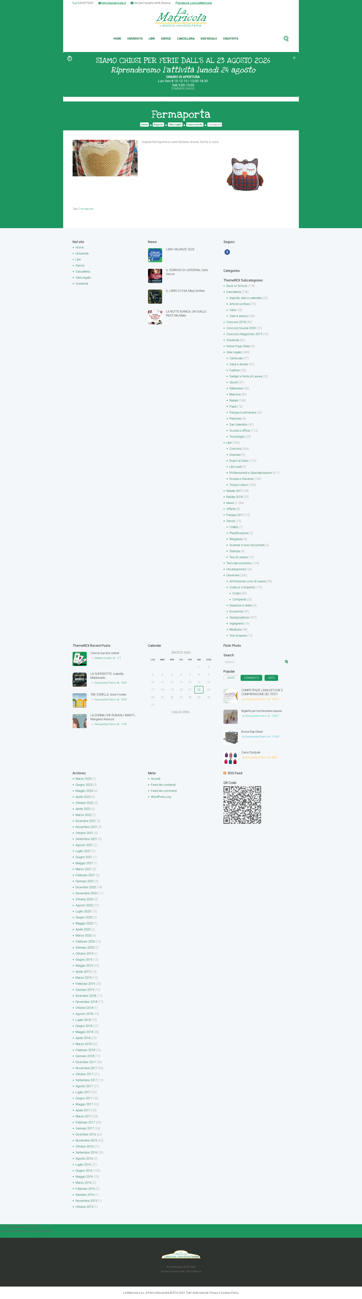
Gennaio (85, 881)
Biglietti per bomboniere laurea (261, 711)
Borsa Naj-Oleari (252, 731)
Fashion (234, 370)
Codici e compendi (241, 587)
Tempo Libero (238, 485)
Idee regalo (209, 38)
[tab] (230, 678)
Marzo (84, 779)
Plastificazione (239, 533)
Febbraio (85, 875)
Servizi (166, 38)
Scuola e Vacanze (241, 479)
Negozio (158, 124)
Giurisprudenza (239, 617)
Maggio (84, 791)
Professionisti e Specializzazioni (250, 473)
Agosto (84, 845)
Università (135, 38)
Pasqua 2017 (235, 515)
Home (117, 38)
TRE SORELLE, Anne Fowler (108, 694)
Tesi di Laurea (238, 557)
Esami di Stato (239, 461)
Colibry (234, 527)
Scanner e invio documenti (247, 545)
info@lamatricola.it (114, 3)
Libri (152, 38)
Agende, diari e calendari (245, 298)
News (230, 503)
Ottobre (84, 803)
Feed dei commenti (164, 791)
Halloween (236, 388)
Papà (232, 406)
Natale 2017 (234, 491)
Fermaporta (86, 208)
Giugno (84, 785)
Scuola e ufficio (239, 430)
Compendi (239, 599)
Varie (232, 310)
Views (231, 677)
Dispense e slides (240, 605)
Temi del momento (239, 563)
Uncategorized (236, 569)
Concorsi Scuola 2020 (241, 328)
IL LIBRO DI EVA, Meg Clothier (185, 291)
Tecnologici (237, 436)
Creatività (230, 38)
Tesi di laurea (238, 635)
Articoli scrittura (239, 304)
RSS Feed (235, 773)
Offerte (231, 509)
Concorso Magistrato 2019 (244, 334)
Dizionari (235, 454)
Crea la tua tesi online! (104, 653)
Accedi (155, 779)
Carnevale (236, 358)
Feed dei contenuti (163, 785)
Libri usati (235, 467)
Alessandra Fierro (105, 682)
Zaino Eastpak (250, 752)
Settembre (86, 839)
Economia (236, 611)
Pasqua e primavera (242, 412)
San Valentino (238, 424)
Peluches (235, 418)
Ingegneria (236, 623)
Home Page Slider (238, 346)
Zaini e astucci (238, 316)
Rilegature (236, 539)
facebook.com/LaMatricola (194, 3)
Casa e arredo (194, 124)
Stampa (234, 551)
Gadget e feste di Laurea (245, 376)
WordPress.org (161, 797)
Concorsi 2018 (236, 322)
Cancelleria (186, 38)
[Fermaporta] (105, 158)
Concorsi (235, 448)
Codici (236, 593)
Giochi (233, 382)
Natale (233, 400)
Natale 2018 (234, 497)
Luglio (83, 851)
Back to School (236, 286)
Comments (251, 677)
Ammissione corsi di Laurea (247, 581)
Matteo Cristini (103, 658)
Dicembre (86, 821)
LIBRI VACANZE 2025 (180, 249)
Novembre (86, 827)
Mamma (235, 394)
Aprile (83, 797)
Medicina (235, 629)
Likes (271, 677)
